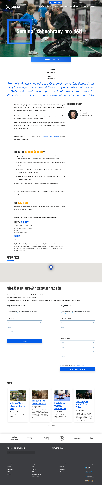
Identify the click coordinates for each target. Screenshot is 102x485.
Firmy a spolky (35, 476)
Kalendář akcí (74, 6)
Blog (81, 6)
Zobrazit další (51, 425)
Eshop (86, 6)
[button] (55, 2)
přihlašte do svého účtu (13, 313)
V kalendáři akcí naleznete (50, 136)
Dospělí (34, 469)
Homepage (10, 469)
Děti (33, 471)
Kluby (52, 6)
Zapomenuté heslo (12, 345)
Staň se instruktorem (61, 6)
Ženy (33, 466)
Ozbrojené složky (36, 474)
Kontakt (91, 6)
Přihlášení (75, 2)
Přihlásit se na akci (51, 59)
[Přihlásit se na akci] (51, 65)
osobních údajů (80, 365)
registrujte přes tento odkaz (67, 313)
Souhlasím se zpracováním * (73, 365)
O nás (47, 6)
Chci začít (41, 6)
